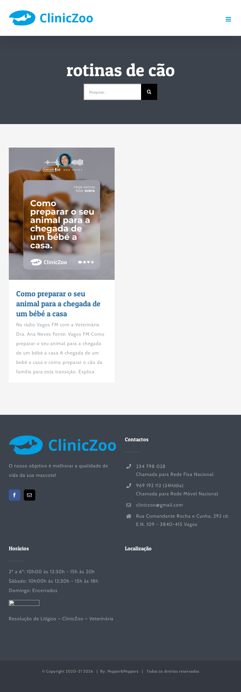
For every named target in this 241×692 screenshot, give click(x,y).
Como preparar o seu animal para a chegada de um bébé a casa (51, 213)
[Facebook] (14, 495)
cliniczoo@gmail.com (159, 505)
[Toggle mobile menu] (229, 19)
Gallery (72, 213)
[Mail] (29, 495)
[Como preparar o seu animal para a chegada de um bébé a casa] (62, 214)
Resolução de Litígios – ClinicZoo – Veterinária (61, 618)
